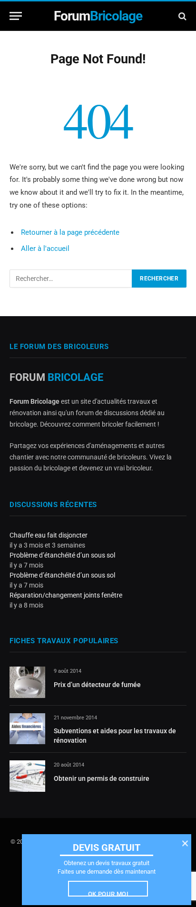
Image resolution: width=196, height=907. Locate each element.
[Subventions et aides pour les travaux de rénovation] (27, 728)
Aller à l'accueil (45, 248)
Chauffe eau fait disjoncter (49, 535)
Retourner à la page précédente (70, 232)
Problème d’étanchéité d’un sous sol (62, 555)
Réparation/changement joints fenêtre (66, 595)
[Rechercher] (181, 16)
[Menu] (16, 16)
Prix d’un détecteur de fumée (97, 684)
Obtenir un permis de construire (101, 778)
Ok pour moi (108, 893)
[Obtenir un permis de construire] (27, 775)
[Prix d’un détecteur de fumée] (27, 682)
